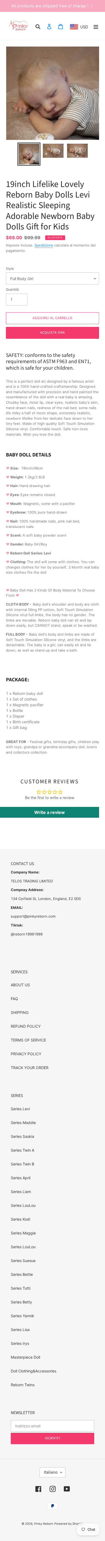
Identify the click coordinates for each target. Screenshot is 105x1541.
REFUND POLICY (26, 1026)
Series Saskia (22, 1136)
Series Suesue (23, 1260)
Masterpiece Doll (25, 1357)
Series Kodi (20, 1219)
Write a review (49, 812)
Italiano (51, 1472)
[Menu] (96, 26)
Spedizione (43, 245)
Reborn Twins (22, 1384)
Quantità (12, 289)
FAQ (14, 998)
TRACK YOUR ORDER (29, 1067)
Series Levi (20, 1108)
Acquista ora (52, 332)
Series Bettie (22, 1274)
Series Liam (21, 1191)
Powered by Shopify (68, 1524)
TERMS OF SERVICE (28, 1040)
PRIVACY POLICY (26, 1054)
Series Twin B (22, 1164)
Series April (20, 1177)
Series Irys (20, 1343)
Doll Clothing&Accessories (33, 1371)
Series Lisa (20, 1329)
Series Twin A (22, 1150)
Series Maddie (23, 1122)
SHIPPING (20, 1012)
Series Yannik (22, 1315)
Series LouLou (23, 1205)
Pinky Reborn (43, 1524)
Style (10, 269)
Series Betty (21, 1302)
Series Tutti (20, 1288)
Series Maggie (23, 1233)
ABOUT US (20, 985)
